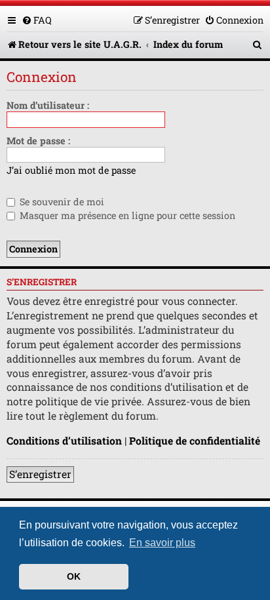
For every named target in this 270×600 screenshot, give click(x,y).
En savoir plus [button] (162, 542)
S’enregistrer (40, 474)
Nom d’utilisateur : (48, 105)
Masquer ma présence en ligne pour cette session (126, 215)
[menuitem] (37, 20)
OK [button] (74, 576)
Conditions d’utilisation (64, 440)
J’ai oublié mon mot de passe (71, 170)
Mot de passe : (38, 140)
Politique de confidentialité (194, 440)
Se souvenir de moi (60, 201)
